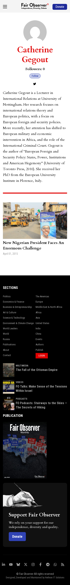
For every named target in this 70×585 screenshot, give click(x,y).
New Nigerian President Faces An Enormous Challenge (33, 245)
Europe (39, 301)
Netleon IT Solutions (54, 577)
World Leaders (10, 328)
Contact (7, 355)
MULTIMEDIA (22, 365)
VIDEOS (19, 382)
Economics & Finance (13, 301)
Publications (9, 344)
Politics (6, 296)
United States (42, 323)
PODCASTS (21, 398)
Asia (38, 317)
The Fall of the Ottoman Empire (37, 370)
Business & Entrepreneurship (17, 306)
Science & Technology (14, 317)
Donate (17, 536)
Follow (35, 75)
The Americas (42, 296)
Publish (39, 349)
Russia (6, 339)
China (38, 333)
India (38, 328)
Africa (38, 312)
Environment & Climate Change (18, 323)
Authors (40, 344)
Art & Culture (9, 312)
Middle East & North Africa (49, 306)
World (6, 333)
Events (39, 339)
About (6, 349)
